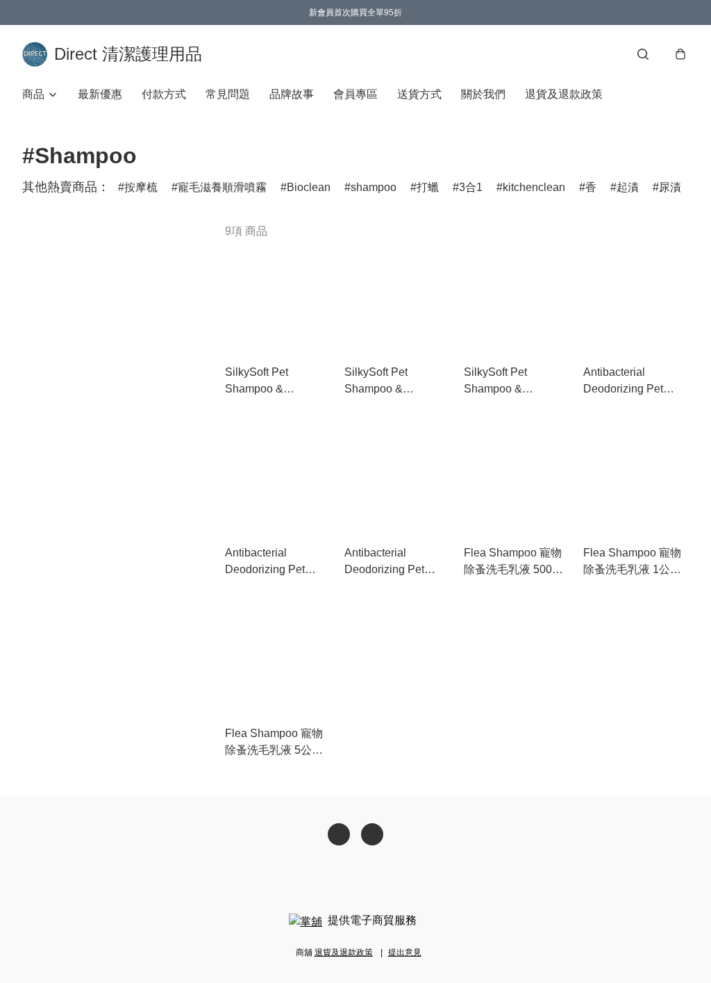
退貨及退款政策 (564, 94)
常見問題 (228, 94)
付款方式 (164, 94)
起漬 (628, 187)
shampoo (373, 187)
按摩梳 (141, 187)
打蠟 (428, 187)
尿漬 (670, 187)
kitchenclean (534, 187)
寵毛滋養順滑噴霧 (222, 187)
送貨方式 (419, 94)
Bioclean (309, 187)
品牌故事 (291, 94)
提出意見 (404, 952)
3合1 (471, 187)
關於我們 (483, 94)
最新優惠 (100, 94)
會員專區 (355, 94)
